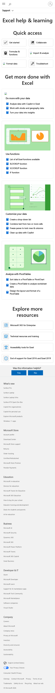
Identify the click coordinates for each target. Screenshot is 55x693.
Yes (19, 372)
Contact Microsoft (17, 679)
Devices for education (11, 486)
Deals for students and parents (15, 510)
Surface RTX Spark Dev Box (13, 402)
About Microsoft (9, 626)
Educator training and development (16, 505)
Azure (6, 575)
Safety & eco (18, 683)
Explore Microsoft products (13, 416)
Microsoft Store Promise (12, 463)
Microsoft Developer (11, 579)
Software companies (11, 603)
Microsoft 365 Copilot (11, 556)
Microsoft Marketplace (12, 598)
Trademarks (8, 683)
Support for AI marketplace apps (15, 589)
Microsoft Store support (12, 444)
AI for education (9, 514)
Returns (6, 449)
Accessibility (8, 650)
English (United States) (16, 663)
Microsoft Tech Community (13, 593)
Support (6, 10)
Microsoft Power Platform (13, 547)
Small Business (9, 561)
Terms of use (37, 679)
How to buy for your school (13, 500)
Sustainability (8, 654)
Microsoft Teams (9, 551)
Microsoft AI (8, 528)
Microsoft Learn (9, 584)
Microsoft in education (12, 481)
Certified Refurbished (11, 458)
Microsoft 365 (8, 542)
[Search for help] (10, 3)
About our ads (38, 683)
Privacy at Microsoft (11, 635)
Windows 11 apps (10, 421)
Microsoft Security (10, 533)
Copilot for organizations (12, 407)
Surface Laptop (9, 393)
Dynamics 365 (8, 537)
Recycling (28, 683)
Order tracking (9, 453)
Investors (7, 640)
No (35, 372)
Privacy (28, 679)
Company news (9, 631)
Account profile (9, 434)
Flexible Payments (10, 468)
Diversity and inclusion (12, 645)
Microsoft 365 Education (12, 495)
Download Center (10, 439)
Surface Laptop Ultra (11, 397)
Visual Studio (8, 608)
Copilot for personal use (12, 411)
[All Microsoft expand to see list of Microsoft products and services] (3, 4)
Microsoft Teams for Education (14, 491)
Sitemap (6, 679)
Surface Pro (8, 388)
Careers (6, 621)
